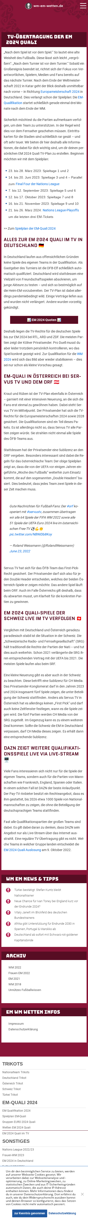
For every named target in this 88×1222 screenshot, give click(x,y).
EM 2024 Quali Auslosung (22, 850)
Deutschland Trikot (14, 1078)
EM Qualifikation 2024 (16, 1110)
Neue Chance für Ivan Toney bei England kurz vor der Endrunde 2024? (46, 903)
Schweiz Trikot (11, 1089)
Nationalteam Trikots (15, 1072)
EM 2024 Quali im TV (15, 1133)
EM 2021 (14, 978)
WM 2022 (14, 967)
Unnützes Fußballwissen (24, 990)
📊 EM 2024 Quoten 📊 (44, 320)
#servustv (34, 512)
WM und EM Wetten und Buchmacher (44, 5)
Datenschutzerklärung (23, 1029)
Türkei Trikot (10, 1094)
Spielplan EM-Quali (14, 1116)
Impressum (16, 1023)
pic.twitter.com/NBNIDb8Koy (30, 534)
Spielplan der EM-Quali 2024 (35, 228)
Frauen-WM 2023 (13, 1155)
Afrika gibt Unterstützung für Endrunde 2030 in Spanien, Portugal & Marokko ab (44, 926)
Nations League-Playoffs (61, 210)
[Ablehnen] (82, 1194)
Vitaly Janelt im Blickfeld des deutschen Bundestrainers (40, 915)
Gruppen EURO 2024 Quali (18, 1122)
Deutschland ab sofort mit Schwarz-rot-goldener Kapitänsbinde (46, 937)
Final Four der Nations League (37, 184)
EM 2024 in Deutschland (17, 1160)
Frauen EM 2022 (19, 973)
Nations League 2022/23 (18, 1149)
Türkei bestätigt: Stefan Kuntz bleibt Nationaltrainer (37, 892)
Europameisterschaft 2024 (60, 91)
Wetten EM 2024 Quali (16, 1127)
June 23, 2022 (19, 551)
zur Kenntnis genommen (29, 1213)
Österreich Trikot (12, 1083)
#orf (70, 506)
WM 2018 (14, 984)
